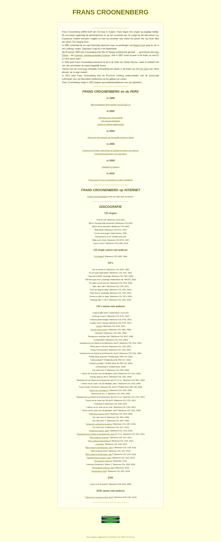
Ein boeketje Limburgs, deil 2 (104, 468)
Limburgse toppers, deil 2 (99, 414)
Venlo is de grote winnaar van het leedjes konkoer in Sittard (111, 137)
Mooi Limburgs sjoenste (99, 437)
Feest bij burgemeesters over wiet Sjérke (110, 154)
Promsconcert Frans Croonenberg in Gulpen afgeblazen (110, 180)
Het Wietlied (99, 256)
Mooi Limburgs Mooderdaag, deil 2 (99, 454)
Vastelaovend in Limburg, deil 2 (99, 458)
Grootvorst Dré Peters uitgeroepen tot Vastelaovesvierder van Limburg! (110, 150)
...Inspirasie (99, 444)
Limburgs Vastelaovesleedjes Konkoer (92, 55)
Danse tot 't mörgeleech (99, 390)
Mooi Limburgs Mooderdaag (99, 441)
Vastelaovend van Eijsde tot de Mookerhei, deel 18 (96, 434)
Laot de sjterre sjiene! (99, 330)
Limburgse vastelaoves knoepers (99, 424)
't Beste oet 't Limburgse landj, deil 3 (99, 497)
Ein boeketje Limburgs (103, 461)
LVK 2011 (144, 69)
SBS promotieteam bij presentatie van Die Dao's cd (110, 105)
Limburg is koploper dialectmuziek (110, 124)
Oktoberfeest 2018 (99, 471)
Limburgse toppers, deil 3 (99, 431)
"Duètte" (99, 326)
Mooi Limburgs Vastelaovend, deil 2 (99, 448)
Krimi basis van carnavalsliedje (111, 118)
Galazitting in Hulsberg (110, 167)
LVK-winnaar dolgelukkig (110, 121)
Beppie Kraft (139, 45)
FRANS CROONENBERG (97, 197)
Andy (85, 69)
